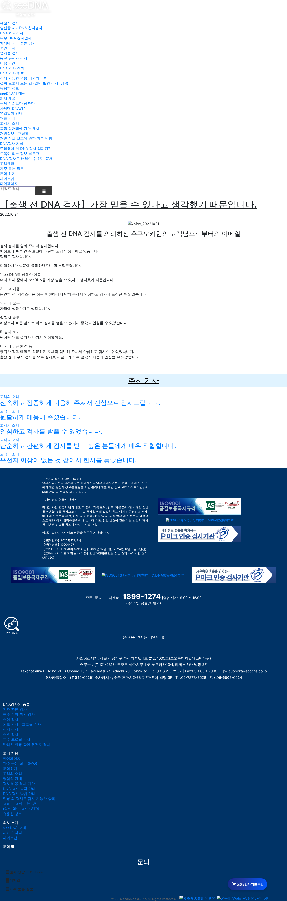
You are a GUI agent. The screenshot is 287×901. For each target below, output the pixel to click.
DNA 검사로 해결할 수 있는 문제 (26, 158)
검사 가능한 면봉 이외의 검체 (24, 78)
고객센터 (7, 163)
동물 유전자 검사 (13, 58)
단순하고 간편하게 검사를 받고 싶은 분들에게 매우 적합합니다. (88, 445)
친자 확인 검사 (15, 709)
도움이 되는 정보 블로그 (19, 153)
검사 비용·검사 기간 (19, 783)
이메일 (14, 880)
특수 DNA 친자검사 (16, 38)
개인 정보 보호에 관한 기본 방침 (26, 138)
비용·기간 (7, 63)
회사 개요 (7, 98)
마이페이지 (9, 183)
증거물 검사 (9, 53)
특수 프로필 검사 (16, 739)
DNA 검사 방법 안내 (19, 793)
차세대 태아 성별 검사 (18, 43)
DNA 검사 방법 (12, 73)
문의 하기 (7, 173)
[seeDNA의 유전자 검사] (25, 8)
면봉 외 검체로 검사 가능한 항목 (29, 798)
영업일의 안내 (11, 113)
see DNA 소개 (14, 827)
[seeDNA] (12, 625)
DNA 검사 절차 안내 (19, 788)
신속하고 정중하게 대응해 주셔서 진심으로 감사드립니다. (80, 402)
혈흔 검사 (10, 734)
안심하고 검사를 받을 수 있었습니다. (51, 431)
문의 (6, 846)
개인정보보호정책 (14, 133)
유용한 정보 (9, 88)
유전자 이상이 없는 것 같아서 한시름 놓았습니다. (68, 460)
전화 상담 (26, 872)
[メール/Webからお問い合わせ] (243, 898)
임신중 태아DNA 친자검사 (21, 28)
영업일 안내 (12, 778)
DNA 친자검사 (11, 33)
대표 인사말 (12, 832)
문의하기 (10, 768)
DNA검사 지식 (11, 143)
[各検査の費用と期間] (197, 898)
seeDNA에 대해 (13, 93)
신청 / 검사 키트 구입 (250, 884)
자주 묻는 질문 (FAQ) (20, 763)
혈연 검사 (7, 48)
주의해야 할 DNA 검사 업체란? (25, 148)
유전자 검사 (9, 23)
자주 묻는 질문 (12, 168)
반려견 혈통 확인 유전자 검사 (26, 744)
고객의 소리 (9, 123)
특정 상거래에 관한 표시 (19, 128)
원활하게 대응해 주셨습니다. (40, 417)
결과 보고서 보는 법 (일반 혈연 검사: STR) (34, 83)
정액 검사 (10, 729)
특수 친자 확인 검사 (19, 714)
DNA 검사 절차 (12, 68)
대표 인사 (7, 118)
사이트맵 (7, 178)
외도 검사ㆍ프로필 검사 (22, 724)
